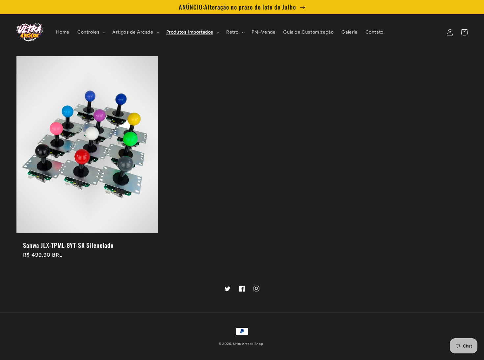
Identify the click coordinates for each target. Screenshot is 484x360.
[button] (90, 32)
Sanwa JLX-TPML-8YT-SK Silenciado (68, 245)
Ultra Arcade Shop (248, 344)
